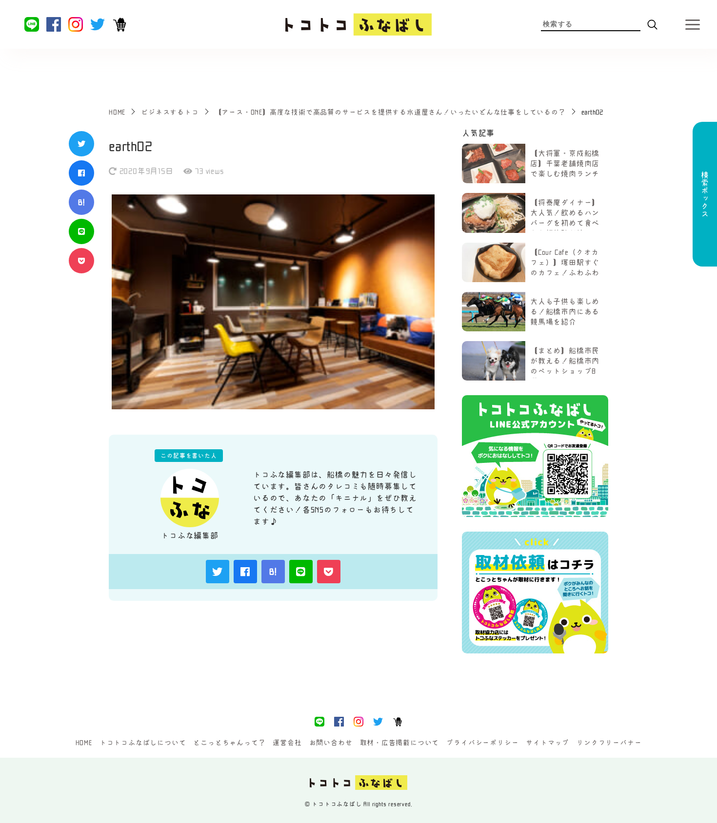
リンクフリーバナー (609, 742)
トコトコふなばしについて (143, 742)
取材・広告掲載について (399, 742)
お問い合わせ (331, 742)
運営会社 (287, 742)
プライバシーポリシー (482, 742)
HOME (84, 742)
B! (81, 202)
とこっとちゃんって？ (229, 742)
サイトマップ (547, 742)
